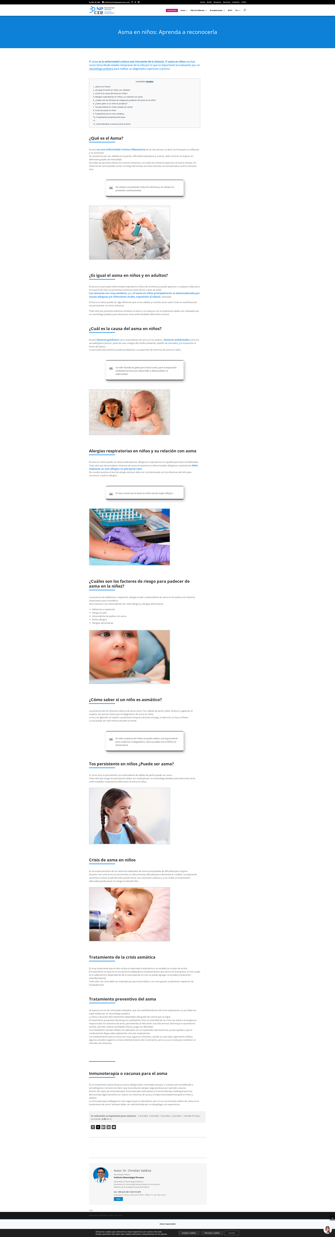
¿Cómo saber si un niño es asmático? (110, 103)
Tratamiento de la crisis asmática (108, 114)
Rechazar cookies (212, 1233)
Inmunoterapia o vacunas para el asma (111, 124)
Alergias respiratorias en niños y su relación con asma (118, 97)
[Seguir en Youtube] (114, 1127)
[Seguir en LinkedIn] (109, 1127)
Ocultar (149, 81)
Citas (118, 1199)
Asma (183, 10)
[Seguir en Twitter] (98, 1127)
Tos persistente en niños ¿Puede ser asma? (113, 107)
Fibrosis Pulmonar (197, 10)
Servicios (226, 2)
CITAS (243, 2)
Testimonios (172, 10)
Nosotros (217, 2)
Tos (236, 10)
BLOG (209, 2)
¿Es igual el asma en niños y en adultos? (111, 90)
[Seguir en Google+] (103, 1127)
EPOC (230, 10)
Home (202, 2)
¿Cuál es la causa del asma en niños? (110, 93)
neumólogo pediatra (101, 68)
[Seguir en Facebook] (93, 1127)
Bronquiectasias (216, 10)
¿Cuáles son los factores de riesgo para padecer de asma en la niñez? (124, 100)
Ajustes (232, 1233)
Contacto (235, 2)
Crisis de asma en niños (104, 110)
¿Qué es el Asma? (101, 86)
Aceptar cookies (189, 1233)
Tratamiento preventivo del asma (109, 117)
